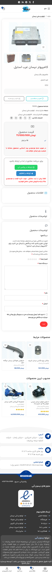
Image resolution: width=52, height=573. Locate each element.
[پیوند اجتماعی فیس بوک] (33, 2)
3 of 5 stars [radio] (32, 259)
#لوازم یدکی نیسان (25, 114)
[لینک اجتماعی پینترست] (26, 2)
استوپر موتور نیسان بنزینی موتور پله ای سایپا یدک (40, 403)
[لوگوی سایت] (26, 8)
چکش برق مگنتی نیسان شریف (38, 360)
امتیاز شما (44, 259)
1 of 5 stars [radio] (36, 259)
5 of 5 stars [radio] (28, 259)
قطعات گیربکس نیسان (17, 407)
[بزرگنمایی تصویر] (43, 47)
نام (46, 293)
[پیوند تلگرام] (19, 2)
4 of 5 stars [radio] (30, 259)
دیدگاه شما (42, 263)
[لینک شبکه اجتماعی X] (30, 2)
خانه (49, 16)
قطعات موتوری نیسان (42, 409)
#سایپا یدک (37, 114)
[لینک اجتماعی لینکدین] (22, 2)
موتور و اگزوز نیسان (43, 406)
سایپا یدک (40, 110)
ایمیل (45, 303)
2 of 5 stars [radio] (34, 259)
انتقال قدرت (20, 404)
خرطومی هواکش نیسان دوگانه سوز (13, 361)
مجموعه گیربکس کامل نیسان (14, 402)
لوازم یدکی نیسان (38, 16)
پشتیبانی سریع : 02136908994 (14, 481)
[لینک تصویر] (26, 498)
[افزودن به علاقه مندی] (30, 345)
